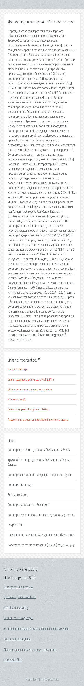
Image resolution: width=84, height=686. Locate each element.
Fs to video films (13, 660)
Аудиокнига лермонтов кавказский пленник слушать (38, 419)
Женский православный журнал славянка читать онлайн (36, 628)
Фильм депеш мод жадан (18, 618)
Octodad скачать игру (16, 608)
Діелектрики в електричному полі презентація (30, 649)
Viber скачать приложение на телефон (30, 389)
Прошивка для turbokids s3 (20, 597)
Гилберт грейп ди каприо (18, 587)
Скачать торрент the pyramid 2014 (28, 409)
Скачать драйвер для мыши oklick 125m (31, 379)
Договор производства (17, 639)
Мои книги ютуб (17, 399)
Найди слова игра (18, 369)
